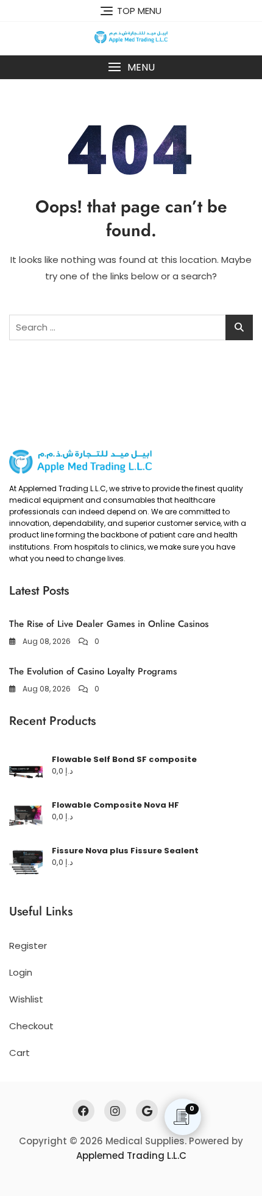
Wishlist (26, 999)
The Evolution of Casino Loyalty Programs (93, 671)
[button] (131, 67)
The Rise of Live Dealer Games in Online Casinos (108, 624)
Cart (19, 1052)
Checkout (31, 1025)
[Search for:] (131, 327)
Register (28, 945)
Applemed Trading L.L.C (131, 1155)
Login (20, 972)
